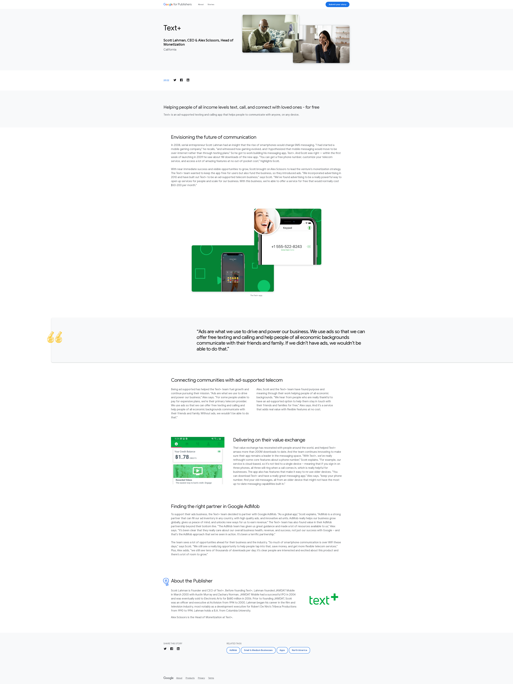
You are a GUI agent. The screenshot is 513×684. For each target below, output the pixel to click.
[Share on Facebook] (181, 80)
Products (190, 678)
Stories (211, 4)
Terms (211, 678)
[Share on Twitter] (174, 80)
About (201, 4)
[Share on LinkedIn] (188, 80)
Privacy (201, 678)
